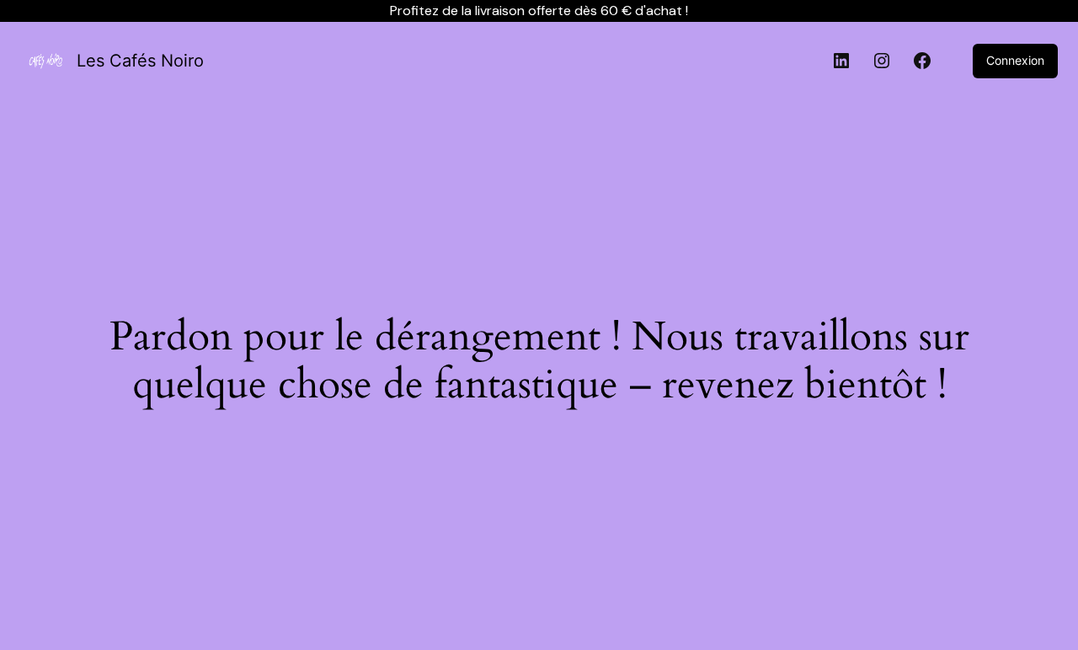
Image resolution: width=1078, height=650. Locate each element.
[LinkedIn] (841, 61)
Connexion (1015, 60)
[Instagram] (882, 61)
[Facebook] (922, 61)
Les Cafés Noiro (140, 61)
